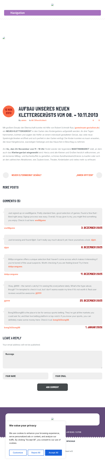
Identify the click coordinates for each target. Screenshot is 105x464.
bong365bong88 (61, 320)
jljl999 (38, 293)
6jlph (93, 240)
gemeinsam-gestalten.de (87, 127)
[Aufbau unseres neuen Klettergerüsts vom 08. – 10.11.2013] (51, 68)
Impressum (70, 441)
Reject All (35, 452)
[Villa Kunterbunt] (52, 5)
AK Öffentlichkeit (38, 120)
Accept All (53, 452)
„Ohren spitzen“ (84, 175)
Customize (18, 452)
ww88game (40, 220)
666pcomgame (15, 266)
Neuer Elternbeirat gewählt (27, 175)
